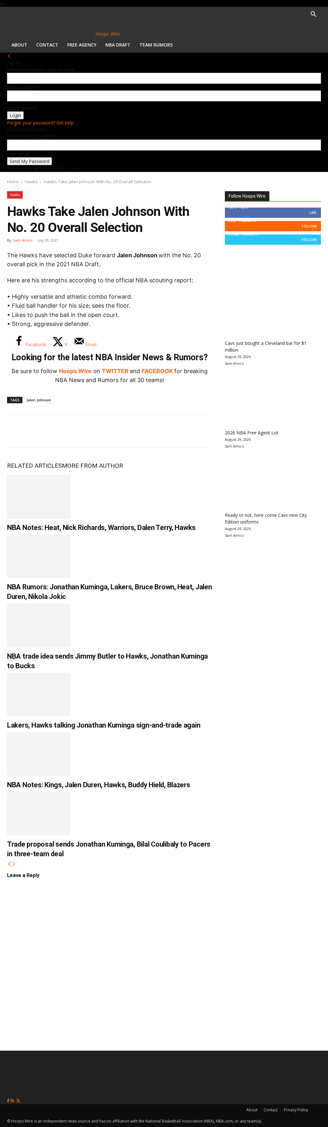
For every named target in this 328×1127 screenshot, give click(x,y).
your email (18, 154)
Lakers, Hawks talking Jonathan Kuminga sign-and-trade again (103, 725)
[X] (37, 430)
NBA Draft (117, 45)
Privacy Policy (296, 1110)
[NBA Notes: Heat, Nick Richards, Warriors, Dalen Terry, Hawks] (38, 497)
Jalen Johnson (39, 399)
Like (312, 212)
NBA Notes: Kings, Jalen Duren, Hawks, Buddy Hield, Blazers (98, 785)
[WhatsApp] (59, 430)
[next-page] (14, 864)
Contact (47, 45)
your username (22, 87)
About (19, 45)
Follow (309, 226)
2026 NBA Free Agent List (252, 433)
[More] (123, 430)
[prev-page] (9, 864)
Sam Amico (23, 240)
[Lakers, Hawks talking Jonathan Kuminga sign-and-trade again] (38, 695)
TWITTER (115, 371)
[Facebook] (16, 430)
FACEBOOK (157, 371)
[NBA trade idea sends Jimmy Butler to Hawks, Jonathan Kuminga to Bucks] (38, 625)
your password (22, 108)
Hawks (31, 181)
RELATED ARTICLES (34, 465)
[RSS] (13, 1101)
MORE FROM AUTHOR (92, 465)
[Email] (101, 430)
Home (13, 181)
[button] (313, 15)
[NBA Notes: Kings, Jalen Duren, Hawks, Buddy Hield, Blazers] (38, 754)
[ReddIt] (80, 430)
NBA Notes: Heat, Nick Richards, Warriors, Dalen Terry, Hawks (101, 528)
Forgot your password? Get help (40, 123)
